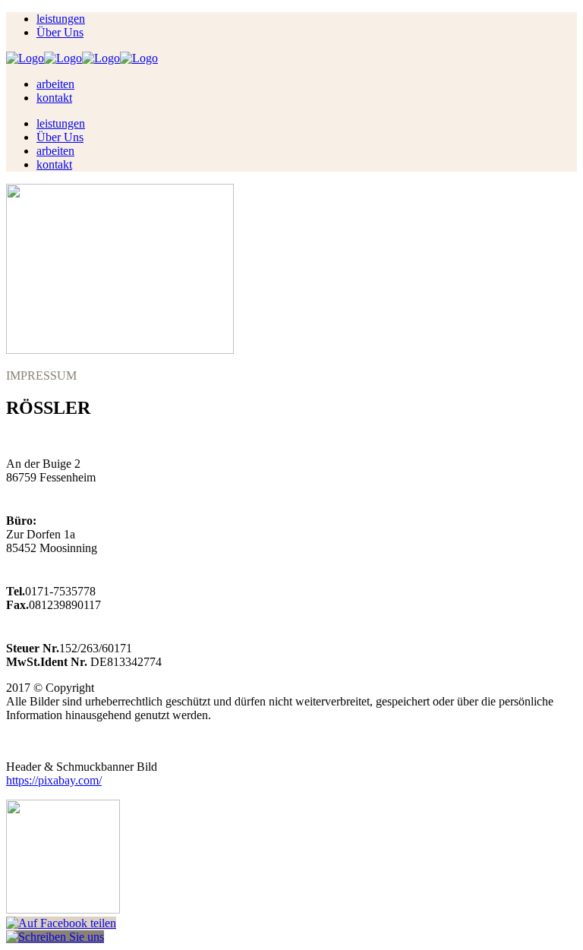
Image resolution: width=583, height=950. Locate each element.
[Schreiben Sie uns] (55, 936)
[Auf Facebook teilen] (61, 923)
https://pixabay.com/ (54, 780)
